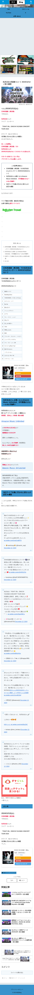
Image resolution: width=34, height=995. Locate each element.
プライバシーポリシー (17, 989)
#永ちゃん (13, 690)
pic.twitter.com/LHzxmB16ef (12, 695)
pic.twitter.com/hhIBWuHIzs (12, 653)
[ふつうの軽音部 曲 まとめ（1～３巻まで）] (25, 69)
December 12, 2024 (10, 548)
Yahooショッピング (21, 379)
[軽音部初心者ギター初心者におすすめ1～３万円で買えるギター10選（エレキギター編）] (8, 59)
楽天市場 (18, 376)
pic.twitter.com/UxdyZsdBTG (13, 540)
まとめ (7, 261)
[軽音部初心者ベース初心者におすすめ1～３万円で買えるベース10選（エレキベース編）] (25, 59)
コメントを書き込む (17, 972)
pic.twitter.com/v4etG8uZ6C (19, 724)
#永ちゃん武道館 (23, 692)
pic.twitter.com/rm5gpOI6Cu (16, 614)
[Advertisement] (17, 36)
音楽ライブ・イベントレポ (9, 872)
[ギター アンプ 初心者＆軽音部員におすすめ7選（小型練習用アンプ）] (8, 69)
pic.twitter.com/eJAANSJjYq (17, 572)
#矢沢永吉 (19, 690)
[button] (22, 880)
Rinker (21, 370)
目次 (14, 243)
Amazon (18, 373)
